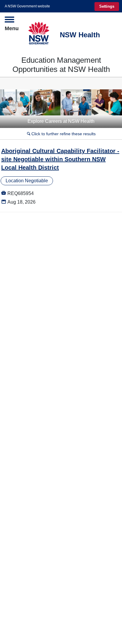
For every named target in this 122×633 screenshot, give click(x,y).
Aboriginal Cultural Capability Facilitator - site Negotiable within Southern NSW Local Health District (60, 159)
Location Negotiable (27, 180)
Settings (106, 6)
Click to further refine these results (61, 133)
